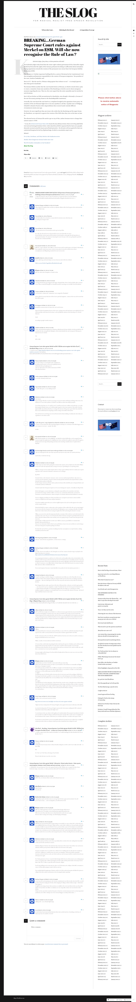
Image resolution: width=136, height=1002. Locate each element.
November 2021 (115, 174)
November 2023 (115, 140)
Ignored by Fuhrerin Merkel (49, 174)
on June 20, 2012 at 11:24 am (51, 205)
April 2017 (100, 253)
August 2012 (101, 331)
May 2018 (113, 233)
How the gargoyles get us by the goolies (108, 683)
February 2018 (101, 238)
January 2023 (114, 154)
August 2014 (101, 298)
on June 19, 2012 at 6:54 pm (47, 627)
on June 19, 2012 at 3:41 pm (46, 900)
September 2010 (115, 362)
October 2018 (101, 227)
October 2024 (101, 126)
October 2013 (101, 312)
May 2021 (113, 182)
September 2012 (115, 329)
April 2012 (100, 337)
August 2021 (101, 179)
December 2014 (102, 292)
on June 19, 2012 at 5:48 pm (74, 730)
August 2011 (101, 348)
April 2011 (100, 354)
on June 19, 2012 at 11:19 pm (47, 397)
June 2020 (100, 199)
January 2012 (114, 340)
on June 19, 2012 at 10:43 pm (65, 450)
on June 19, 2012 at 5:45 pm (47, 741)
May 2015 (113, 284)
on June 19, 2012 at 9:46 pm (47, 463)
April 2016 (100, 269)
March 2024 (114, 134)
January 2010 (114, 374)
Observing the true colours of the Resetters (109, 613)
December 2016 (102, 258)
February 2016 (101, 272)
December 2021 (102, 174)
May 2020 (113, 199)
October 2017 (101, 244)
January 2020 (114, 205)
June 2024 (100, 131)
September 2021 (115, 176)
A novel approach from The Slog (106, 694)
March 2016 (114, 269)
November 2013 (115, 309)
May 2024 (113, 131)
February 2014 (101, 306)
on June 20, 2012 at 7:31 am (46, 258)
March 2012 (114, 337)
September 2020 (115, 193)
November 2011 (115, 343)
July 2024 (113, 129)
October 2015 (101, 278)
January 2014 (114, 306)
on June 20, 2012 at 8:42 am (45, 228)
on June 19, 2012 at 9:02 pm (47, 575)
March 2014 (114, 303)
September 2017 (115, 244)
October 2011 (101, 346)
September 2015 (115, 278)
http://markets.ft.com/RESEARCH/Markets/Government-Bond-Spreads (51, 555)
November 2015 (115, 275)
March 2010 (114, 371)
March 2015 (114, 286)
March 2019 (114, 219)
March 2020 (114, 202)
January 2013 (114, 323)
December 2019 (102, 207)
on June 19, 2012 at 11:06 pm (67, 422)
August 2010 (101, 365)
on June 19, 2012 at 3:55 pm (47, 839)
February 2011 (101, 357)
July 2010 (113, 365)
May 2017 (113, 250)
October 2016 (101, 261)
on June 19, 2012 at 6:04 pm (49, 696)
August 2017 (101, 247)
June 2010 (100, 368)
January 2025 (114, 120)
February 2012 (101, 340)
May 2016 (113, 267)
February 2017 (101, 255)
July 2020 (113, 196)
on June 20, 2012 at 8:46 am (45, 216)
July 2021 (113, 179)
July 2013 (113, 315)
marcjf (37, 258)
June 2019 (100, 216)
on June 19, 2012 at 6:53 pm (46, 661)
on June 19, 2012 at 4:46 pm (46, 808)
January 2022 (114, 171)
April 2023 (100, 151)
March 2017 (114, 253)
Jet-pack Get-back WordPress (106, 679)
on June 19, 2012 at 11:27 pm (49, 387)
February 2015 (101, 289)
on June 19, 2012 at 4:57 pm (48, 786)
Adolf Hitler (69, 172)
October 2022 (101, 160)
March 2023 (114, 151)
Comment (78, 938)
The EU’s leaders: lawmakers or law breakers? (37, 143)
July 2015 (113, 281)
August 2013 (101, 315)
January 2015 (114, 289)
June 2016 (100, 267)
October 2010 (101, 362)
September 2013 (115, 312)
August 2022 (101, 162)
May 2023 (113, 148)
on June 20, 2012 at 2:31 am (47, 327)
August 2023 (101, 145)
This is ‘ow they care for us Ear (106, 610)
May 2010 (113, 368)
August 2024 (101, 129)
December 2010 (102, 360)
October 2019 (101, 210)
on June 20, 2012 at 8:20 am (48, 246)
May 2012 (113, 334)
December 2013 (102, 309)
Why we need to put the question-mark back (110, 627)
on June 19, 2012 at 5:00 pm (46, 776)
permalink (28, 176)
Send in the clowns (40, 797)
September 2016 (115, 261)
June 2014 (100, 300)
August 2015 (101, 281)
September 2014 (115, 295)
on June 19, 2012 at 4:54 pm (52, 797)
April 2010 (100, 371)
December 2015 (102, 275)
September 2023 (115, 143)
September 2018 (115, 227)
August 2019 (101, 213)
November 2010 (115, 360)
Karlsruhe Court (61, 174)
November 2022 (115, 157)
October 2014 (101, 295)
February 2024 (101, 137)
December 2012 (102, 326)
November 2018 (115, 224)
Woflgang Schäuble (72, 174)
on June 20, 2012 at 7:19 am (46, 270)
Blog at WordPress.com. (19, 998)
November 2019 (115, 207)
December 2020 (102, 191)
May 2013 (113, 317)
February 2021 (101, 188)
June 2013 (100, 317)
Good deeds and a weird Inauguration (108, 589)
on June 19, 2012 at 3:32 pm (44, 910)
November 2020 (115, 191)
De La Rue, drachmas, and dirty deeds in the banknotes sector (42, 136)
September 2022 (115, 160)
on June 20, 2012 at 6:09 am (46, 291)
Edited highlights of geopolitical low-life (109, 668)
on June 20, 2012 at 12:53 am (45, 348)
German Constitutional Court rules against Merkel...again (49, 37)
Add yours (43, 186)
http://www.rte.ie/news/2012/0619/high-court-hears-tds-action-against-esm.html (53, 701)
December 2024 (102, 123)
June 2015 (100, 284)
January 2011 (114, 357)
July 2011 (113, 348)
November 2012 (115, 326)
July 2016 (113, 264)
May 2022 (113, 165)
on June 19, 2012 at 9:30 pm (51, 548)
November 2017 (115, 241)
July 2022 (113, 162)
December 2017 (102, 241)
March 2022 (114, 168)
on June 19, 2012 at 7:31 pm (45, 610)
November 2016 (115, 258)
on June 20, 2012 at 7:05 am (48, 281)
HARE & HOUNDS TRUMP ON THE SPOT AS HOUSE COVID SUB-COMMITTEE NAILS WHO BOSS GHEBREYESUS (109, 673)
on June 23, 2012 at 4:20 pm (67, 195)
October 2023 (101, 143)
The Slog (68, 12)
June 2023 (100, 148)
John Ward (26, 37)
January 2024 (114, 137)
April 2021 (100, 185)
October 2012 (101, 329)
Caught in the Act (102, 690)
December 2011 (102, 343)
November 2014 (115, 292)
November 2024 (115, 123)
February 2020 (102, 205)
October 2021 (101, 176)
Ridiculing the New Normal (66, 30)
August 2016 (101, 264)
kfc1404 (37, 270)
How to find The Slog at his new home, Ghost (109, 570)
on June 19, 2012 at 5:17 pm (68, 765)
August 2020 (101, 196)
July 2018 (113, 230)
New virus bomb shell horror (105, 623)
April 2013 (100, 320)
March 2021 (114, 185)
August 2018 (101, 230)
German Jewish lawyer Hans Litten (40, 124)
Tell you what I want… (47, 30)
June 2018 (100, 233)
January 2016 (114, 272)
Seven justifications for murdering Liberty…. (109, 640)
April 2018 (100, 236)
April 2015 (100, 286)
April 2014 (100, 303)
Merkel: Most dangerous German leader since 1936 (38, 140)
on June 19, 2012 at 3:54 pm (51, 879)
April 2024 (100, 134)
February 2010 (101, 374)
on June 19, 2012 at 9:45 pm (50, 538)
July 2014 (113, 298)
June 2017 (100, 250)
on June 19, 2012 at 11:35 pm (49, 361)
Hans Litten (39, 174)
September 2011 (115, 346)
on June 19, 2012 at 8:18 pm (48, 601)
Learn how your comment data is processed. (56, 944)
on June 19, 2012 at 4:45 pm (46, 822)
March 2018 (114, 236)
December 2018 (102, 224)
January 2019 (114, 222)
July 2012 (113, 331)
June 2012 (100, 334)
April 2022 (100, 168)
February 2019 (101, 222)
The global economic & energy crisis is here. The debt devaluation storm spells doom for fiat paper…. (109, 645)
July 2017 (113, 247)
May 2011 (113, 351)
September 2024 (115, 126)
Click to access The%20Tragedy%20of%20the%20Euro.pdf (48, 263)
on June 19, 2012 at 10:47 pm (48, 436)
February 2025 (101, 120)
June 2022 (100, 165)
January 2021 (114, 188)
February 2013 (101, 323)
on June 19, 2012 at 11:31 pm (50, 376)
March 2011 (114, 354)
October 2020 (101, 193)
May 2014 (113, 300)
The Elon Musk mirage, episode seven (108, 687)
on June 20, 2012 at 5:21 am (48, 305)
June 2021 (100, 182)
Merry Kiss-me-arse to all (104, 630)
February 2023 (101, 154)
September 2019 (115, 210)
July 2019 (113, 213)
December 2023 (102, 140)
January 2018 (114, 238)
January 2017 (114, 255)
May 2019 (113, 216)
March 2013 (114, 320)
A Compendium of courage (87, 30)
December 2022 (102, 157)
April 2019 (100, 219)
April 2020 (100, 202)
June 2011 (100, 351)
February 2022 (101, 171)
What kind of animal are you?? (106, 580)
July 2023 (113, 145)
